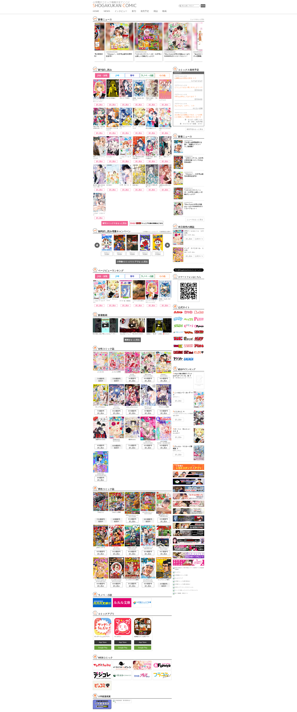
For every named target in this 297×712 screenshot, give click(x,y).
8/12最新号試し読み (116, 412)
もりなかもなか (197, 81)
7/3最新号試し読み (100, 412)
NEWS (107, 11)
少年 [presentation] (117, 75)
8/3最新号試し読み (132, 380)
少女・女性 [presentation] (102, 75)
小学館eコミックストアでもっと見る (132, 262)
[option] (119, 42)
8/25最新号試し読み (101, 553)
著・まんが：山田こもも (194, 119)
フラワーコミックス (185, 77)
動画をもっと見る (132, 340)
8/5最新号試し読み (100, 447)
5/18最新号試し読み (164, 412)
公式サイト (199, 239)
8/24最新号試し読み (164, 380)
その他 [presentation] (162, 75)
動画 (164, 11)
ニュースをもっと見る (197, 19)
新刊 (134, 11)
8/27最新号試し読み (164, 553)
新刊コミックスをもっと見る (115, 223)
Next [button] (167, 245)
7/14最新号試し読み (132, 447)
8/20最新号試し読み (148, 380)
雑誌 (156, 11)
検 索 (203, 6)
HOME (96, 11)
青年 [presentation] (132, 75)
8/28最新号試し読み (164, 447)
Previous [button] (97, 245)
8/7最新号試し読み (148, 412)
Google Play (102, 648)
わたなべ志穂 (198, 108)
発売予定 (145, 11)
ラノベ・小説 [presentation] (147, 75)
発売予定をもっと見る (195, 129)
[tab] (102, 75)
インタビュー (121, 11)
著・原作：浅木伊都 (195, 122)
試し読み (99, 105)
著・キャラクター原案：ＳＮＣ (191, 124)
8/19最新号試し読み (132, 553)
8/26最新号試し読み (164, 520)
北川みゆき (198, 90)
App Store (103, 642)
